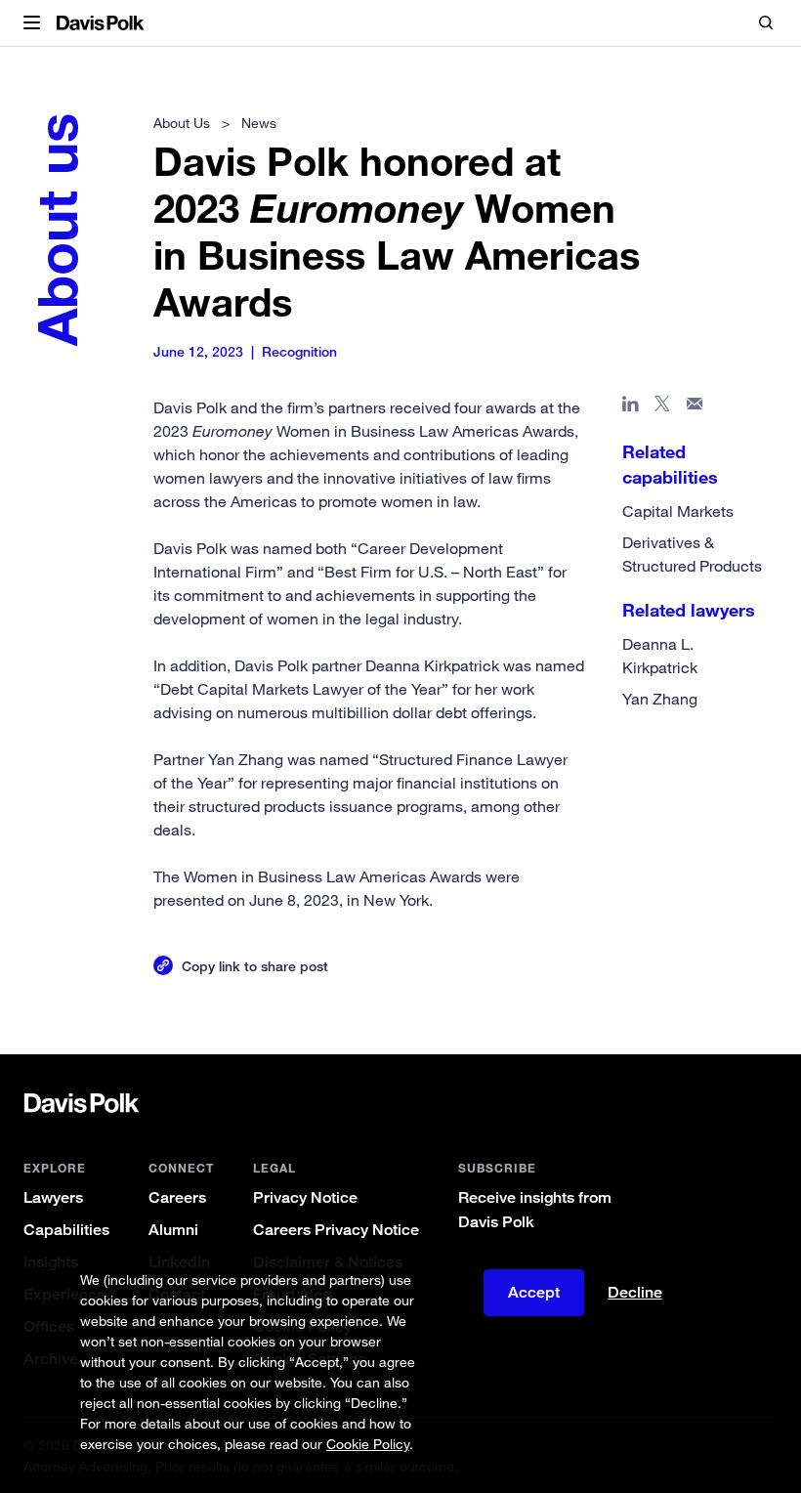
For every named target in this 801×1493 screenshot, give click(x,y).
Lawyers (53, 1197)
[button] (31, 23)
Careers (177, 1197)
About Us (181, 122)
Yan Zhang (659, 698)
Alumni (173, 1229)
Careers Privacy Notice (336, 1229)
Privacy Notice (305, 1197)
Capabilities (66, 1229)
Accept (534, 1292)
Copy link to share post (255, 966)
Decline (635, 1292)
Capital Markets (678, 511)
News (258, 122)
